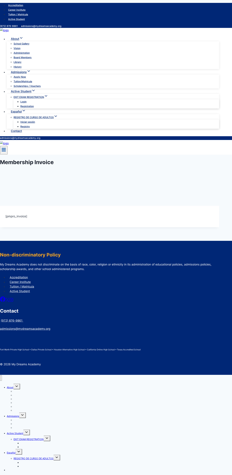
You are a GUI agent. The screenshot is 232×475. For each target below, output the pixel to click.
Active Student (16, 19)
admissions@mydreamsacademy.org (41, 26)
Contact (16, 131)
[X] (7, 301)
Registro (25, 126)
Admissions (13, 416)
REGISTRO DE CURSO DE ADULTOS (33, 458)
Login (23, 101)
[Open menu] (4, 150)
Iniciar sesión (27, 121)
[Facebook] (2, 301)
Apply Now (20, 76)
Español (11, 452)
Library (17, 62)
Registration (27, 106)
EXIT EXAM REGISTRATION (29, 439)
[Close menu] (1, 378)
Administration (22, 52)
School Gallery (21, 43)
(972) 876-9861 (9, 26)
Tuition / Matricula (18, 14)
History (18, 66)
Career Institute (16, 9)
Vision (17, 48)
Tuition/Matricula (23, 81)
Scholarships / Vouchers (27, 86)
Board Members (23, 57)
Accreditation (15, 5)
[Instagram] (11, 301)
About (10, 387)
